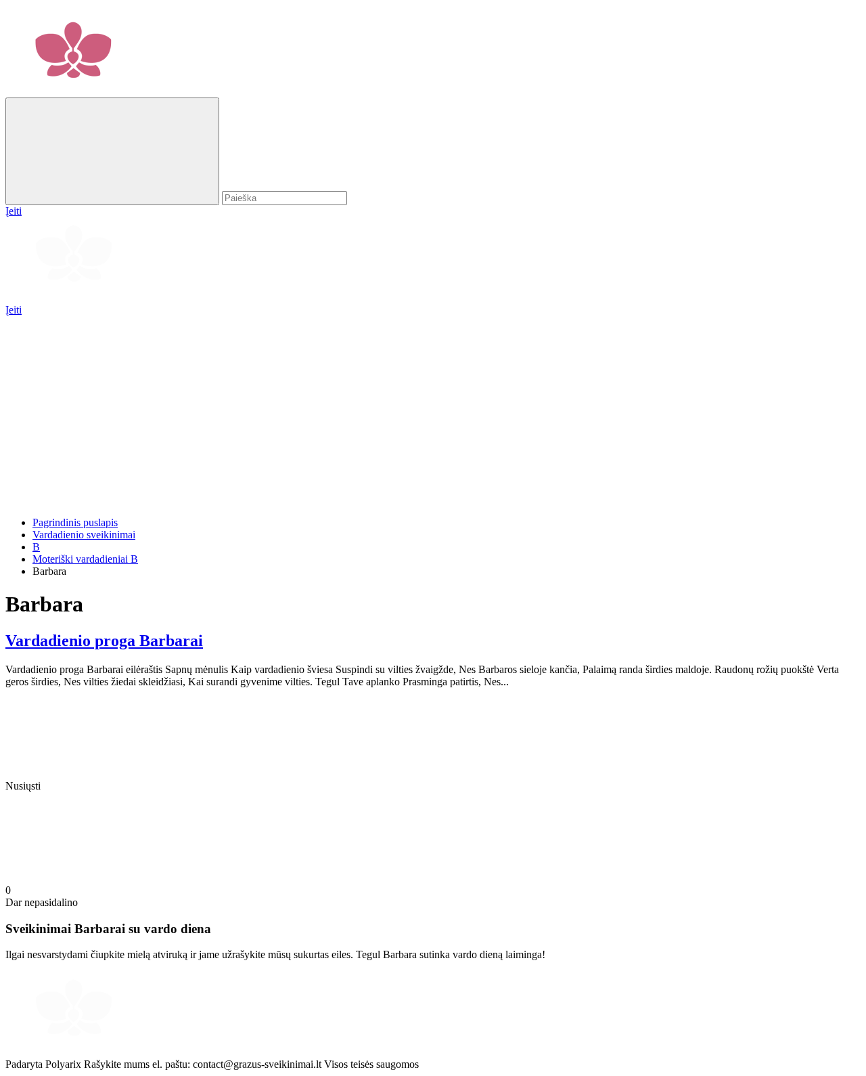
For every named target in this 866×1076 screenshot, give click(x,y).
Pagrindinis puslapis (75, 522)
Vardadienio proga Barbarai (104, 640)
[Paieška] (112, 151)
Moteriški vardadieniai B (85, 559)
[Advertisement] (411, 411)
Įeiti (13, 310)
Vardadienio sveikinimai (83, 534)
